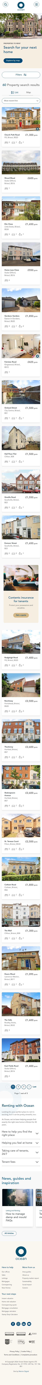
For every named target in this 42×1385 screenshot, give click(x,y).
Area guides (26, 1272)
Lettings (5, 1278)
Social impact (27, 1284)
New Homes (6, 1288)
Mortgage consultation (10, 1308)
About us (25, 1275)
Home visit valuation (9, 1301)
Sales (3, 1275)
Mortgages (6, 1281)
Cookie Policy (25, 1351)
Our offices (6, 1272)
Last (34, 1087)
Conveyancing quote (9, 1305)
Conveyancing (7, 1284)
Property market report (30, 1278)
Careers (25, 1288)
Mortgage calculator (9, 1311)
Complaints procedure (29, 1355)
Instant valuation (7, 1298)
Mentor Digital (24, 1371)
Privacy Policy (14, 1351)
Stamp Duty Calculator (10, 1314)
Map (28, 92)
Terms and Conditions (11, 1355)
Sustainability (27, 1281)
